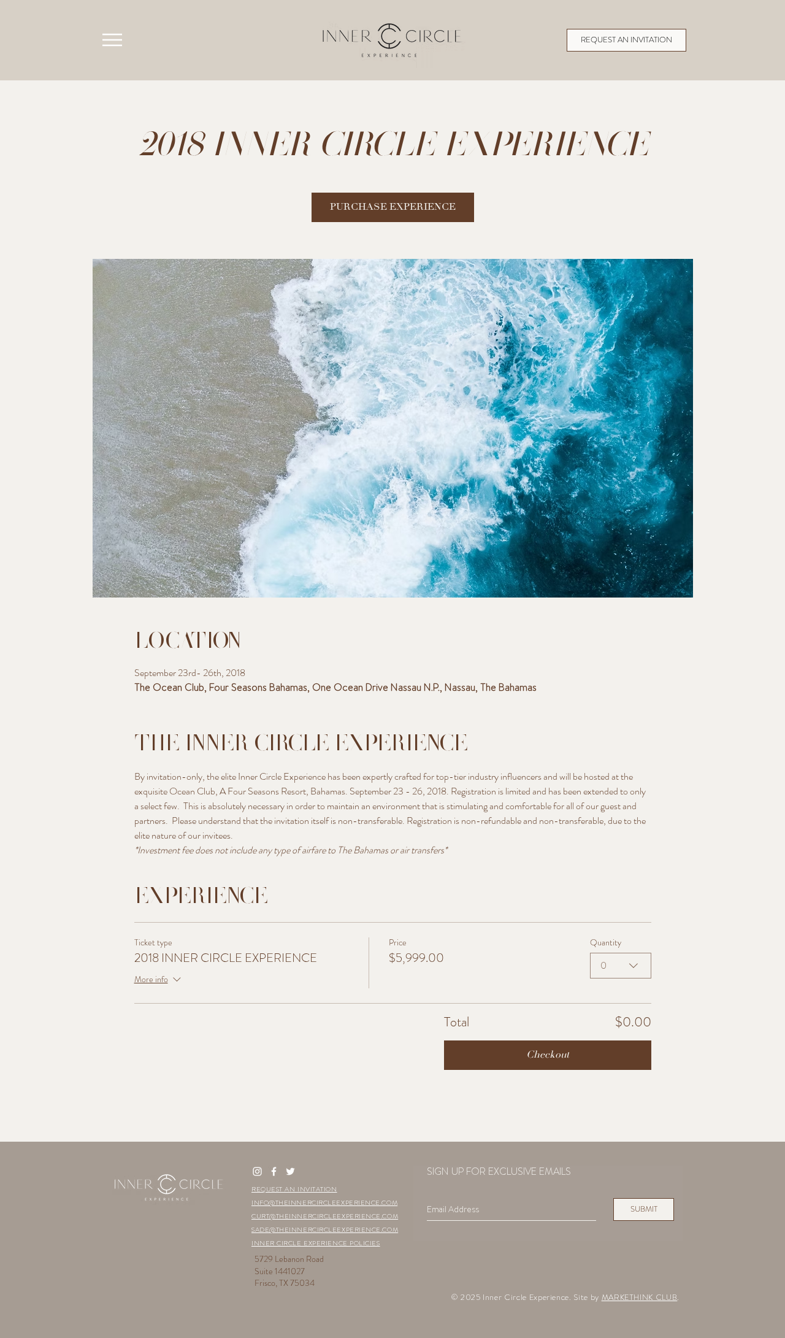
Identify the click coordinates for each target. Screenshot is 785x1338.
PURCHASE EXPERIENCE (393, 207)
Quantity (605, 942)
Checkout (547, 1055)
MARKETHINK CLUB (640, 1297)
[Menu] (112, 40)
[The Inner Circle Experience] (257, 1171)
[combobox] (620, 966)
